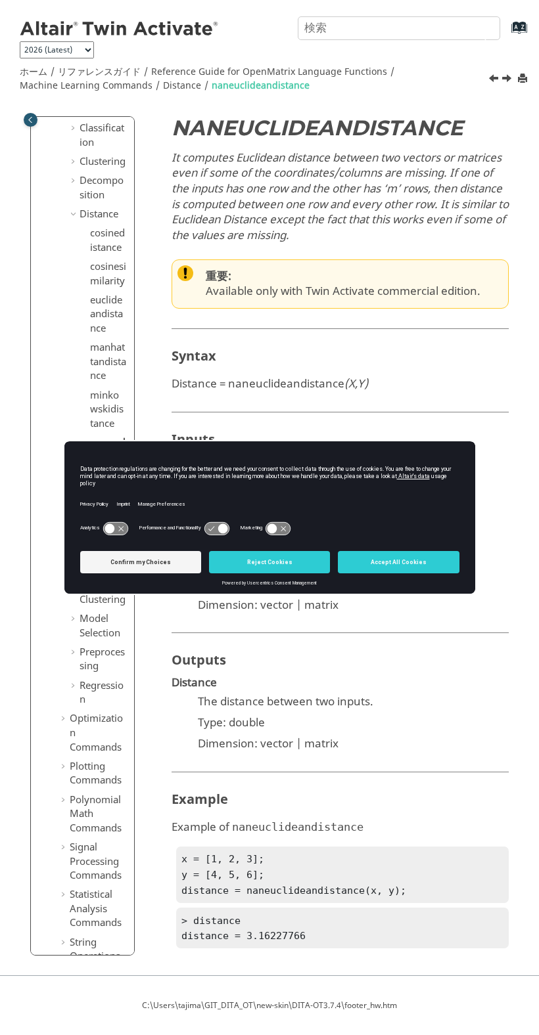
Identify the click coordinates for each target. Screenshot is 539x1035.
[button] (74, 128)
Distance (182, 86)
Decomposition (102, 187)
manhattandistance (108, 361)
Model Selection (100, 625)
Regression (102, 692)
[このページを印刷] (524, 79)
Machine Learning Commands (86, 86)
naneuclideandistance (261, 86)
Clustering (103, 161)
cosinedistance (107, 240)
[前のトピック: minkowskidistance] (495, 80)
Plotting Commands (96, 773)
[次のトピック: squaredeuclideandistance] (508, 80)
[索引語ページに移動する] (506, 34)
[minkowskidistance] (495, 80)
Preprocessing (102, 659)
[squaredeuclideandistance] (508, 80)
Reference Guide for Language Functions (269, 72)
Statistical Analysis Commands (96, 908)
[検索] (475, 26)
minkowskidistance (107, 409)
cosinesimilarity (108, 273)
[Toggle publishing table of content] (30, 120)
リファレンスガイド (99, 72)
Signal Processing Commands (96, 861)
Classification (102, 135)
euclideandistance (106, 314)
